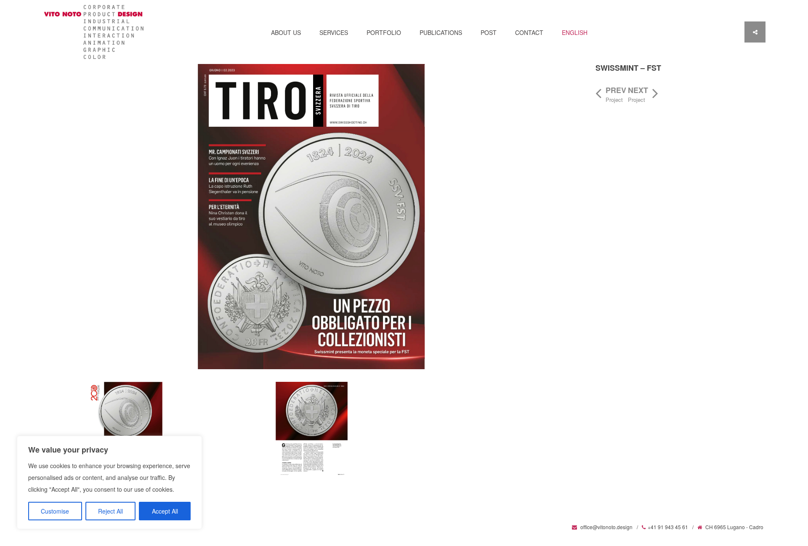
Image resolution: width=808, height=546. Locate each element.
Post (489, 32)
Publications (441, 32)
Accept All (165, 511)
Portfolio (384, 32)
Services (333, 32)
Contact (529, 32)
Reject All (110, 511)
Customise (55, 511)
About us (286, 32)
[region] (109, 482)
